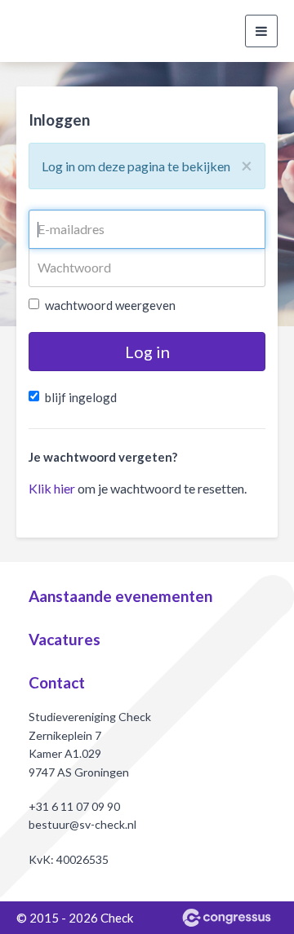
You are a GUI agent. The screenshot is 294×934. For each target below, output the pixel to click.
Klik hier (52, 488)
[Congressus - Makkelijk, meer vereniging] (227, 918)
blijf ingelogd (81, 397)
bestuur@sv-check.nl (82, 824)
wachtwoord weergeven (110, 305)
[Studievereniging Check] (36, 31)
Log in (147, 351)
